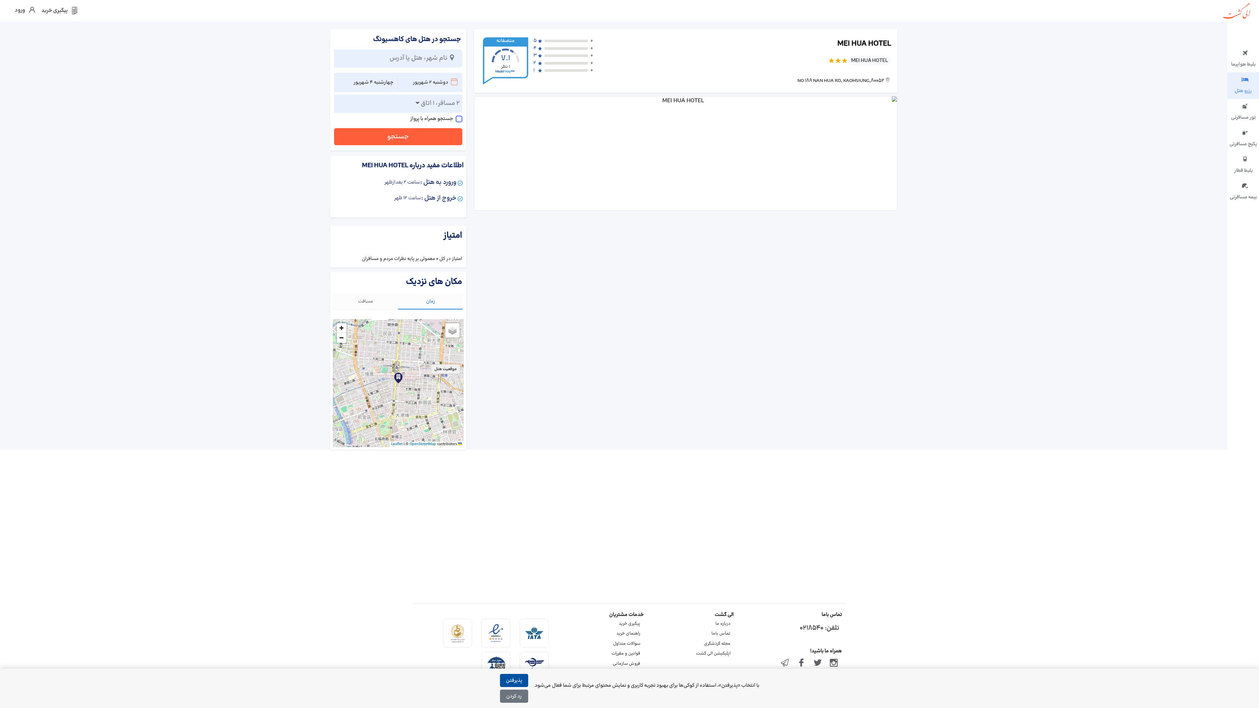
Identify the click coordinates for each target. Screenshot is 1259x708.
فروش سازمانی (626, 663)
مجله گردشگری (717, 643)
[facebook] (801, 663)
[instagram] (833, 663)
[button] (398, 378)
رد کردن (514, 696)
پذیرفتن (514, 680)
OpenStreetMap (423, 444)
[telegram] (785, 663)
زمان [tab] (430, 301)
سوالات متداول (626, 643)
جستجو (398, 137)
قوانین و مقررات (625, 653)
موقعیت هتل (445, 369)
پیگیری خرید (629, 623)
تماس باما (720, 633)
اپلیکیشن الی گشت (713, 653)
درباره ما (722, 623)
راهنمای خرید (628, 633)
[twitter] (817, 663)
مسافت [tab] (365, 301)
